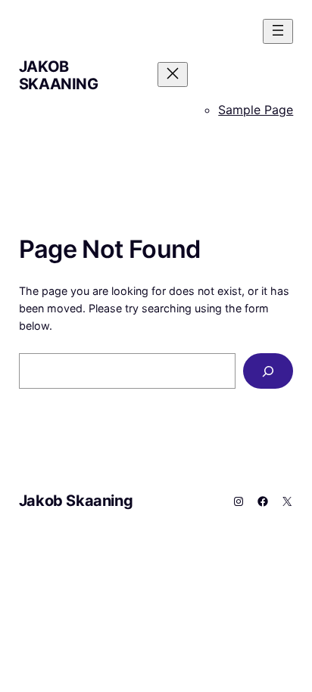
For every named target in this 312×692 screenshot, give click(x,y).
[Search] (268, 371)
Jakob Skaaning (58, 75)
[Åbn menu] (278, 31)
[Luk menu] (173, 74)
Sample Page (255, 109)
